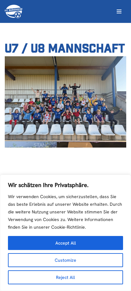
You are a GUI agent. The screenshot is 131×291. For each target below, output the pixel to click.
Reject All (65, 277)
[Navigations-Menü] (119, 11)
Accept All (65, 243)
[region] (65, 233)
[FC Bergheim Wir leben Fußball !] (13, 11)
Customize (65, 260)
